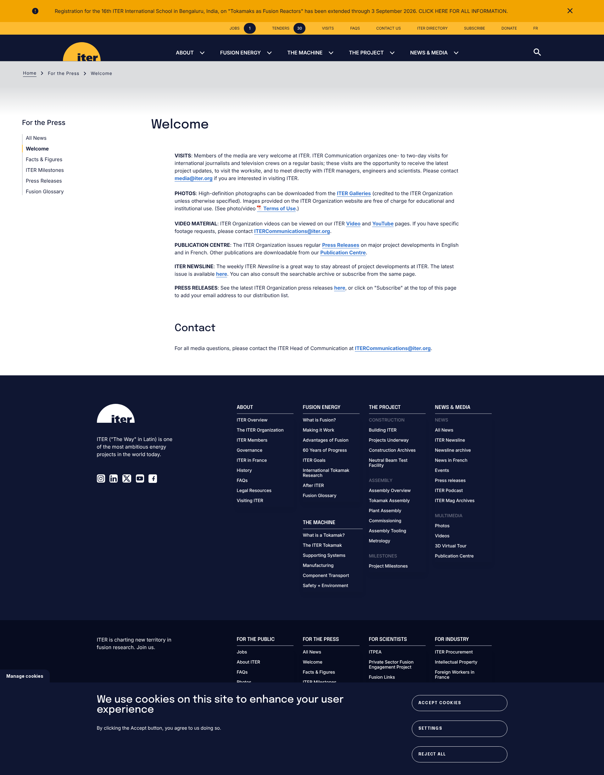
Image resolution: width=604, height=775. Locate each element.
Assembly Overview (390, 490)
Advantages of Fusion (326, 440)
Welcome (37, 148)
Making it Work (318, 430)
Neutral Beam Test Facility (388, 463)
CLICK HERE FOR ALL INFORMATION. (463, 11)
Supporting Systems (324, 555)
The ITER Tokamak (322, 545)
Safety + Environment (325, 585)
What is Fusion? (319, 420)
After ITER (313, 485)
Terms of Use (279, 208)
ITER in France (252, 460)
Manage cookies (24, 676)
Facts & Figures (44, 159)
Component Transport (326, 575)
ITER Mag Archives (455, 500)
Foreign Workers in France (455, 675)
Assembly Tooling (387, 531)
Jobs (242, 652)
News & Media (429, 52)
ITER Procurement (454, 652)
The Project (366, 52)
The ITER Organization (260, 430)
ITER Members (252, 440)
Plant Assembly (385, 510)
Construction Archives (392, 450)
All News (36, 138)
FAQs (242, 480)
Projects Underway (389, 440)
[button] (569, 48)
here (221, 274)
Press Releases (44, 181)
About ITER (248, 662)
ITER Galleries (354, 193)
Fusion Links (382, 677)
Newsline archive (453, 450)
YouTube (383, 223)
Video (353, 223)
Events (442, 470)
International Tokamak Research (326, 473)
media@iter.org (194, 178)
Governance (249, 450)
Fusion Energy (240, 52)
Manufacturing (318, 565)
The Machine (304, 52)
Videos (442, 536)
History (244, 470)
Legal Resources (254, 490)
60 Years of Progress (325, 450)
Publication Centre (343, 252)
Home (29, 73)
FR (535, 28)
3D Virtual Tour (451, 546)
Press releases (450, 480)
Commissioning (385, 520)
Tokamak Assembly (389, 500)
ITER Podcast (449, 490)
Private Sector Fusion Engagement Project (391, 665)
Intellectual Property (456, 662)
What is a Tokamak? (324, 535)
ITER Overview (252, 420)
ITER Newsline (450, 440)
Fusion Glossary (45, 191)
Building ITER (383, 430)
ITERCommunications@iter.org (292, 231)
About (185, 52)
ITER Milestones (45, 170)
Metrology (379, 541)
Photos (442, 526)
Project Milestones (388, 566)
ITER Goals (314, 460)
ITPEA (375, 652)
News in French (451, 460)
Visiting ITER (250, 500)
